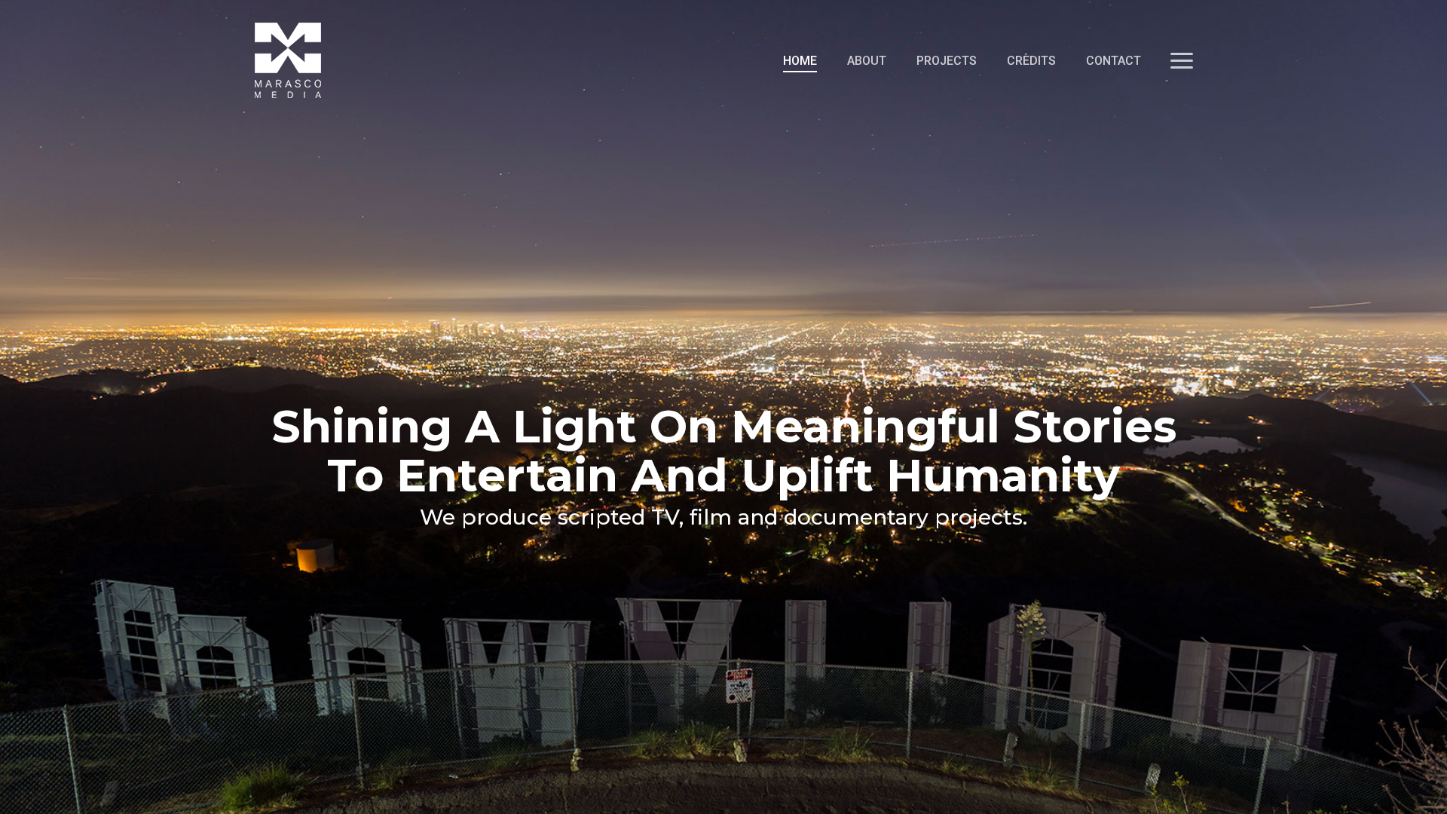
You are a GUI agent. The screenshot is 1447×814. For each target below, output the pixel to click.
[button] (1181, 60)
